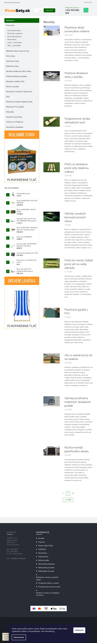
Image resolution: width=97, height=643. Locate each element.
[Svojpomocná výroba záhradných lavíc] (51, 122)
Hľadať (49, 10)
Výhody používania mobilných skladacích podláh (77, 402)
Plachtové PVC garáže (15, 107)
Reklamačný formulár (46, 571)
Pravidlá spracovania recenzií (49, 587)
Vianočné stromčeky (14, 117)
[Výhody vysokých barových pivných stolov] (51, 216)
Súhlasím (79, 630)
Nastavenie (19, 637)
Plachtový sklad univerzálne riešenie (76, 29)
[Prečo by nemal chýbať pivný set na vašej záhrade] (51, 263)
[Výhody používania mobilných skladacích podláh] (51, 401)
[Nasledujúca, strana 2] (68, 493)
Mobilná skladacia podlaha (16, 76)
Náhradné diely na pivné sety (17, 51)
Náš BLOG (42, 549)
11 (73, 493)
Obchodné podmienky (12, 3)
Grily (8, 96)
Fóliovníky (10, 112)
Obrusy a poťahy (12, 86)
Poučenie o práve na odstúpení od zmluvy (47, 594)
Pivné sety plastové (14, 37)
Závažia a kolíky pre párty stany (18, 71)
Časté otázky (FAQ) (45, 546)
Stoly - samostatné (14, 46)
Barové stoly (11, 39)
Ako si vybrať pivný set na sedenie (78, 357)
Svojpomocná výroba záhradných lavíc (77, 120)
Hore (69, 500)
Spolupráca (42, 553)
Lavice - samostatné (14, 43)
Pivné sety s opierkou (14, 33)
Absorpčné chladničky (14, 127)
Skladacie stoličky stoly (15, 81)
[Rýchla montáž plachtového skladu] (51, 450)
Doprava (41, 542)
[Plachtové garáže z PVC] (51, 313)
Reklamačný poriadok (46, 568)
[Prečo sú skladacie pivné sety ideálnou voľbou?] (51, 167)
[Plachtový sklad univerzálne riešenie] (51, 30)
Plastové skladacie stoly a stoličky (76, 75)
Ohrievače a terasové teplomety (19, 91)
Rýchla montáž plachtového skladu (76, 449)
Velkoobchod (43, 557)
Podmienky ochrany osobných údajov (47, 578)
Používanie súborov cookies (48, 583)
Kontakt (41, 538)
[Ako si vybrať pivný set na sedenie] (51, 358)
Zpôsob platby (43, 560)
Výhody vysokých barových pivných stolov (75, 217)
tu (54, 631)
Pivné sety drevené (14, 31)
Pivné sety (10, 25)
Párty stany (10, 56)
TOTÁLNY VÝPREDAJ (14, 122)
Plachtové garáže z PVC (76, 311)
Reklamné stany (12, 66)
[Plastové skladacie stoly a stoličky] (51, 76)
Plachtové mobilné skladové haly (19, 102)
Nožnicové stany (12, 61)
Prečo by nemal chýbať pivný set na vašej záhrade (78, 264)
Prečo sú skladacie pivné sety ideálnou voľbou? (76, 168)
